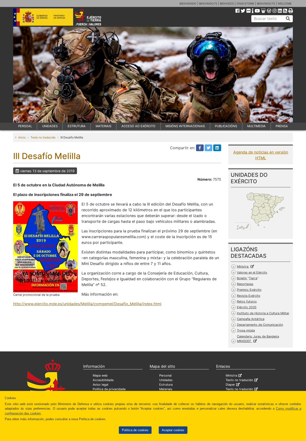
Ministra (243, 266)
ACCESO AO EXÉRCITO (138, 126)
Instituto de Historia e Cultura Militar (263, 313)
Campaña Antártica (250, 319)
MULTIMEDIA (256, 126)
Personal (165, 375)
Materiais (165, 389)
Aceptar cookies (173, 430)
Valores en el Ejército (252, 272)
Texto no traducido (43, 137)
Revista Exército (248, 296)
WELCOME (285, 3)
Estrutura (166, 384)
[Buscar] (288, 18)
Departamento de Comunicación (260, 324)
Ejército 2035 (247, 307)
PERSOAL (25, 126)
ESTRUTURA (77, 126)
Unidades (166, 380)
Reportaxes (245, 284)
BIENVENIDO (188, 3)
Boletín (247, 278)
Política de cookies (135, 430)
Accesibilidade (103, 380)
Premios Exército (249, 290)
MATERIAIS (103, 126)
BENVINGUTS (208, 3)
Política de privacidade (109, 389)
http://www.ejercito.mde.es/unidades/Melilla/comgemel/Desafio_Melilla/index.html (87, 303)
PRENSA (282, 126)
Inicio (22, 137)
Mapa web (100, 375)
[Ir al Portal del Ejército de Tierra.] (93, 16)
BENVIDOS (227, 3)
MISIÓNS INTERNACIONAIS (185, 126)
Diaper (230, 384)
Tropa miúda (246, 330)
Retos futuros (247, 301)
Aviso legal (100, 384)
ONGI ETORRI (245, 3)
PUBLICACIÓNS (226, 126)
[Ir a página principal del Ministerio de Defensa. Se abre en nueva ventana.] (43, 16)
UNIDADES (50, 126)
